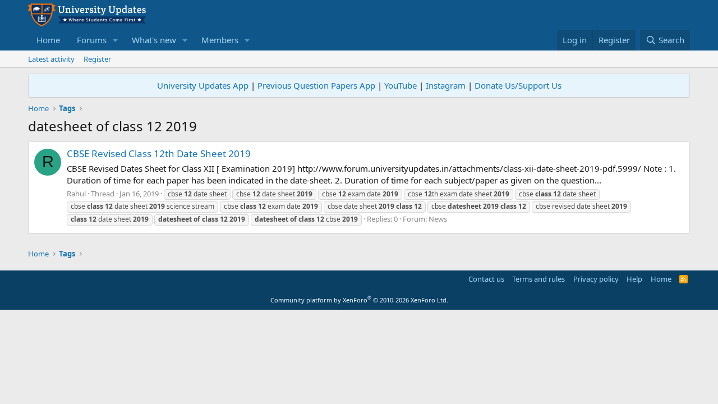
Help (634, 279)
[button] (115, 40)
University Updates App (202, 85)
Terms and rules (538, 279)
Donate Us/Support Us (518, 85)
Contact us (486, 279)
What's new (154, 39)
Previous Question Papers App (316, 85)
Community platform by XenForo (359, 300)
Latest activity (51, 59)
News (438, 219)
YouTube (400, 85)
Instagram (446, 85)
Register (97, 59)
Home (48, 39)
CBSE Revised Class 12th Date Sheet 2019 (159, 153)
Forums (92, 39)
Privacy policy (596, 279)
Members (219, 39)
